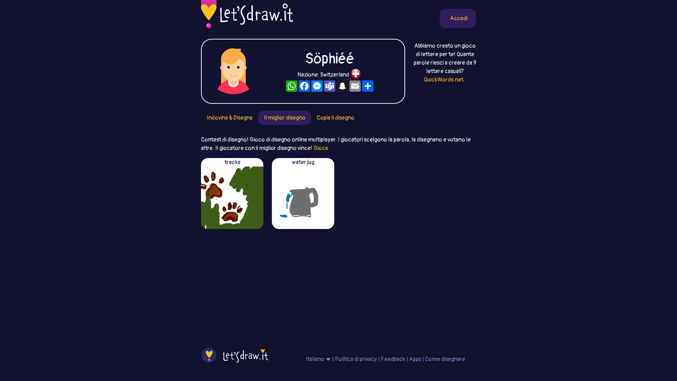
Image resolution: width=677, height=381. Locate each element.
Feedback (393, 359)
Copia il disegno (335, 117)
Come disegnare (445, 359)
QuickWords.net (443, 79)
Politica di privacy (356, 359)
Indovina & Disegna (229, 117)
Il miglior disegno (284, 117)
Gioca (320, 148)
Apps (415, 359)
